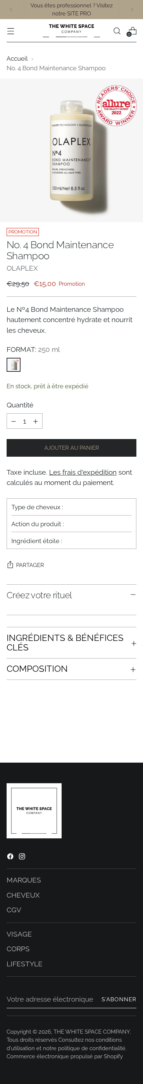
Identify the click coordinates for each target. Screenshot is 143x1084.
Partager (30, 565)
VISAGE (19, 934)
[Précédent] (11, 9)
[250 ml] (14, 365)
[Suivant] (132, 9)
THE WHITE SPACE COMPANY (92, 1031)
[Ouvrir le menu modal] (10, 30)
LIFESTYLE (25, 964)
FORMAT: (33, 349)
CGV (14, 910)
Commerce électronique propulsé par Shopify (65, 1056)
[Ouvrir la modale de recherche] (116, 30)
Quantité (20, 405)
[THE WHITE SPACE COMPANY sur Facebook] (11, 857)
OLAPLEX (22, 268)
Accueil (17, 58)
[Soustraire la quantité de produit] (13, 421)
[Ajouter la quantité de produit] (35, 421)
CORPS (18, 949)
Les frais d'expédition (83, 472)
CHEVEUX (23, 895)
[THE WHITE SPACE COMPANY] (71, 30)
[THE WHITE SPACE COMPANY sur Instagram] (22, 857)
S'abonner (119, 999)
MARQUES (24, 880)
